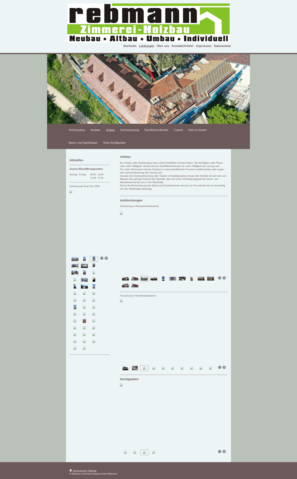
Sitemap (92, 470)
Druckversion (80, 470)
